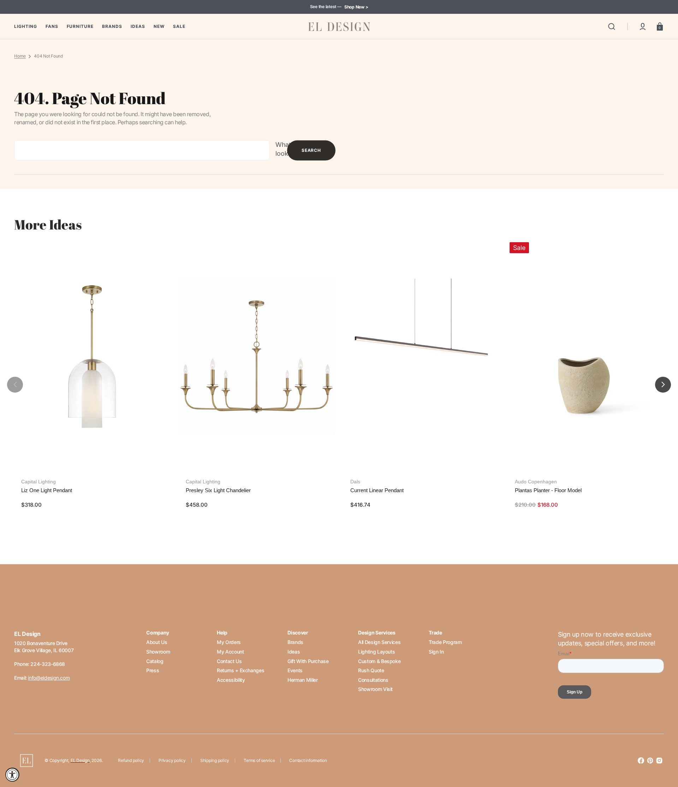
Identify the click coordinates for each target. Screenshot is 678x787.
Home (20, 56)
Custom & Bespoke (379, 661)
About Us (156, 642)
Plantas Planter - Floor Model (548, 490)
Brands (295, 642)
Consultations (373, 680)
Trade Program (445, 642)
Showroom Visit (375, 689)
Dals (355, 481)
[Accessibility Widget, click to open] (12, 775)
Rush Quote (371, 670)
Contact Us (229, 661)
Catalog (154, 661)
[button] (611, 26)
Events (295, 670)
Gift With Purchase (308, 661)
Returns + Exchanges (240, 670)
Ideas (293, 652)
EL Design (80, 760)
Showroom (158, 652)
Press (152, 670)
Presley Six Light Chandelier (218, 490)
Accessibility (231, 680)
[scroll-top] (663, 751)
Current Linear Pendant (377, 490)
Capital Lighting (38, 481)
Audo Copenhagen (536, 481)
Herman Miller (302, 680)
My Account (230, 652)
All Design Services (379, 642)
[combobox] (142, 150)
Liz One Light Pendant (46, 490)
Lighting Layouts (376, 652)
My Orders (229, 642)
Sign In (436, 652)
